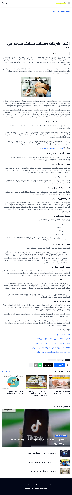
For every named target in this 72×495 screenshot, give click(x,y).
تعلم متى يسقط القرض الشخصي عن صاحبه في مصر (59, 392)
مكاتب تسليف (52, 360)
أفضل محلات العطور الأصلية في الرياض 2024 (43, 471)
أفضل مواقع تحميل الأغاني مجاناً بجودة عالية (43, 453)
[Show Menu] (69, 3)
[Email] (36, 365)
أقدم (5, 401)
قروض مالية (56, 11)
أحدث (67, 401)
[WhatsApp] (40, 365)
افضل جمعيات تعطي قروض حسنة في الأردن (14, 392)
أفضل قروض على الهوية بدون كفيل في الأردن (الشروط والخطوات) (37, 393)
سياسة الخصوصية (47, 485)
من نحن (28, 485)
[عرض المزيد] (31, 365)
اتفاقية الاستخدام (36, 485)
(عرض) (52, 53)
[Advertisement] (36, 27)
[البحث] (3, 3)
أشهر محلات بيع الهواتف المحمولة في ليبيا (43, 462)
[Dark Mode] (7, 3)
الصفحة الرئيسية (65, 11)
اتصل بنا (22, 485)
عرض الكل (7, 371)
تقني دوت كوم (29, 488)
